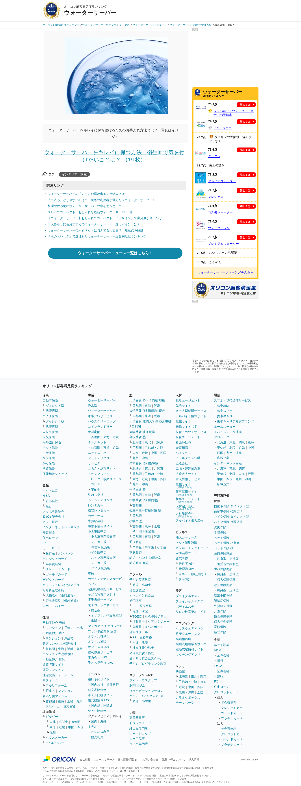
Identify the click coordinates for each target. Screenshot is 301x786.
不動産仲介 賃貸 (54, 659)
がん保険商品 (223, 585)
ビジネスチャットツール (193, 548)
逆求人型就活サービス (191, 411)
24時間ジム (137, 685)
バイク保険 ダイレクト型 (231, 516)
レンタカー (95, 505)
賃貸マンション (53, 670)
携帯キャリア (226, 416)
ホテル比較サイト (100, 695)
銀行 (49, 506)
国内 (94, 721)
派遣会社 (182, 463)
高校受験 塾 (137, 437)
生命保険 (49, 453)
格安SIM (223, 405)
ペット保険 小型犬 (227, 543)
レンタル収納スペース (106, 479)
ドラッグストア (140, 723)
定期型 (234, 558)
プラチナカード (232, 718)
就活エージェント (188, 400)
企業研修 (182, 558)
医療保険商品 (223, 553)
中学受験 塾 (137, 489)
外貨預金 (49, 532)
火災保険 (49, 437)
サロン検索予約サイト (191, 611)
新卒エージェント (188, 500)
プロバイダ (221, 437)
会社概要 (85, 759)
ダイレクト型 (55, 405)
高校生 (137, 547)
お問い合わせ (150, 759)
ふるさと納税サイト (102, 468)
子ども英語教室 (140, 579)
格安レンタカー (99, 510)
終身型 (221, 558)
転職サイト (183, 421)
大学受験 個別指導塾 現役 (147, 411)
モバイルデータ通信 (228, 432)
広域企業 (223, 458)
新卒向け (185, 579)
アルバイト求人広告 (189, 520)
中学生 (149, 547)
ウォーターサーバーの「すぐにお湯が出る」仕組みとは (86, 194)
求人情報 (194, 759)
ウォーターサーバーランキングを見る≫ (225, 272)
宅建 (135, 611)
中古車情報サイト (100, 526)
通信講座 (135, 600)
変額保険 (220, 627)
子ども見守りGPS (100, 663)
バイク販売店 (97, 552)
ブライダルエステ (188, 596)
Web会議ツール (186, 553)
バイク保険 (50, 416)
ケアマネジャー (158, 621)
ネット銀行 (50, 522)
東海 (61, 649)
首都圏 (50, 649)
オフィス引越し (99, 636)
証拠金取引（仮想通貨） (63, 600)
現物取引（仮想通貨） (61, 595)
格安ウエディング (188, 633)
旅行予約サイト (99, 679)
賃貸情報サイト (53, 664)
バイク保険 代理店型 (228, 522)
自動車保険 (50, 400)
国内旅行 (97, 684)
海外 (103, 721)
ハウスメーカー (56, 737)
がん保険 (49, 463)
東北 (53, 722)
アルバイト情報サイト (191, 416)
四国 (220, 453)
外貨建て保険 (223, 606)
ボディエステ (185, 606)
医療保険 (49, 458)
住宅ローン (50, 538)
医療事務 (145, 606)
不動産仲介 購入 (54, 633)
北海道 (137, 442)
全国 (200, 692)
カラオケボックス (188, 697)
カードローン (52, 548)
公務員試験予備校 (141, 653)
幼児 (135, 585)
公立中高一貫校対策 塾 (145, 510)
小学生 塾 (136, 521)
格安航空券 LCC (99, 700)
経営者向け (186, 563)
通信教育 (135, 542)
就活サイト (183, 405)
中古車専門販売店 (103, 536)
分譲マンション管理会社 (59, 643)
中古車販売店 (97, 531)
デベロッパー (55, 743)
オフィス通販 (97, 641)
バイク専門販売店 (103, 558)
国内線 (95, 705)
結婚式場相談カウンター (193, 644)
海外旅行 (112, 684)
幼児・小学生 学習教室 (145, 558)
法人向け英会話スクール (146, 658)
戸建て (68, 627)
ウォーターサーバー (102, 400)
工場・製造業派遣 (188, 468)
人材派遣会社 (185, 515)
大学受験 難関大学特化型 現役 (150, 421)
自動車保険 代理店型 (228, 511)
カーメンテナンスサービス (106, 579)
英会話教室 (137, 590)
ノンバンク (65, 553)
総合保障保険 (223, 616)
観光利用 (97, 737)
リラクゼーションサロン (146, 691)
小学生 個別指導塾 (142, 531)
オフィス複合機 (99, 647)
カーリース (95, 515)
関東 (203, 676)
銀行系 (50, 553)
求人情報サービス (188, 479)
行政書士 (138, 621)
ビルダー (52, 716)
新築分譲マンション (56, 696)
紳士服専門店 (138, 728)
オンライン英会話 (141, 595)
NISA (46, 495)
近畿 (70, 649)
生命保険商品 (223, 569)
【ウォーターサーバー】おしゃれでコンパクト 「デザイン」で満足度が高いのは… (106, 218)
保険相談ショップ (55, 474)
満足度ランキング (223, 93)
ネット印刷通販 (186, 542)
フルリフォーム (56, 685)
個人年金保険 (223, 621)
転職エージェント (188, 437)
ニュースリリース (104, 759)
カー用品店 (137, 738)
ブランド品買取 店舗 (102, 631)
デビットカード (53, 579)
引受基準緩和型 (228, 564)
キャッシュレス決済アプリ (61, 585)
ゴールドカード (56, 574)
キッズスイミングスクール (146, 696)
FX (44, 543)
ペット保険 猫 (223, 548)
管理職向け (186, 569)
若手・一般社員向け (192, 574)
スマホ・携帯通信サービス (232, 400)
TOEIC (137, 616)
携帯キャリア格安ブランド (235, 421)
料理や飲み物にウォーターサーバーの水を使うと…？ (85, 206)
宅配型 (95, 489)
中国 (251, 447)
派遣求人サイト (186, 474)
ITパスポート (154, 627)
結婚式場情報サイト (189, 649)
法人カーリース (186, 537)
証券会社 (52, 501)
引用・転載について (173, 759)
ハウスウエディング (189, 628)
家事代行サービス (100, 416)
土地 (79, 627)
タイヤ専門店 (138, 744)
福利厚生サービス (100, 652)
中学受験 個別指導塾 (143, 500)
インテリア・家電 (74, 174)
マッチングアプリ (188, 654)
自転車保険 (50, 432)
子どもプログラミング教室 (147, 663)
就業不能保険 (223, 595)
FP (134, 606)
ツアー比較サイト (100, 711)
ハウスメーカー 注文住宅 (59, 706)
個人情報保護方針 (128, 759)
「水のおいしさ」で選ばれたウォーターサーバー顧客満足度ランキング (97, 236)
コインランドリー (100, 426)
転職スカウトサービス (191, 432)
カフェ (92, 584)
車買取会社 (95, 521)
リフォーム (50, 680)
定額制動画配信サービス (105, 589)
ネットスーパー (99, 453)
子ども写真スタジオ (102, 594)
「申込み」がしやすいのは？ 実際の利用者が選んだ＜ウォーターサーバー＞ (102, 200)
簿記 (145, 611)
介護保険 (220, 611)
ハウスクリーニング (102, 421)
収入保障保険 (226, 579)
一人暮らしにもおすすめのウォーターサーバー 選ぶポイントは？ (94, 224)
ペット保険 (50, 447)
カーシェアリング (100, 500)
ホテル (92, 726)
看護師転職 (183, 442)
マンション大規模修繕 (58, 654)
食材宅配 (94, 432)
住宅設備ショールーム (58, 675)
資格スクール (138, 632)
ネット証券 (50, 490)
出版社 (95, 620)
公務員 (137, 627)
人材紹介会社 (185, 507)
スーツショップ (140, 733)
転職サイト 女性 (187, 426)
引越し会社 (95, 495)
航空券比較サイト (100, 690)
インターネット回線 (228, 463)
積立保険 (220, 632)
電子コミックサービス (103, 605)
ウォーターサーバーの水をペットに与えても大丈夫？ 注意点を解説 (95, 230)
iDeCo (218, 666)
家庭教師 (135, 552)
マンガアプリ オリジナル (105, 626)
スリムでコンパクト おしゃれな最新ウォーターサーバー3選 (90, 212)
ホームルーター (225, 426)
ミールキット (97, 442)
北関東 (63, 722)
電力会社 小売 (97, 657)
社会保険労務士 (156, 616)
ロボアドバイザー (55, 606)
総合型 (95, 610)
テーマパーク (185, 702)
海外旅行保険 (52, 442)
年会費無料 (53, 564)
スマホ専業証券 (53, 511)
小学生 (161, 547)
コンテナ (97, 484)
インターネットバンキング (61, 527)
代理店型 (52, 411)
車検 (91, 573)
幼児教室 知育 (139, 563)
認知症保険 (221, 600)
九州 (79, 649)
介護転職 (182, 447)
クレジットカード (55, 558)
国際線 (108, 705)
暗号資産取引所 (53, 590)
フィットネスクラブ (143, 680)
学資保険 (49, 468)
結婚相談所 (183, 639)
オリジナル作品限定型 (106, 615)
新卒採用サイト (186, 493)
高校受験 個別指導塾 (143, 463)
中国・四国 (76, 727)
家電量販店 (137, 717)
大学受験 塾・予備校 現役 (147, 400)
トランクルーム (99, 474)
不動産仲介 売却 (54, 622)
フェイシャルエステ (189, 601)
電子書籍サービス (100, 599)
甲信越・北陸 (154, 447)
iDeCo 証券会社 (53, 516)
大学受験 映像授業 (142, 432)
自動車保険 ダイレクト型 (231, 506)
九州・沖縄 (140, 458)
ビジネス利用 (100, 732)
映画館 (180, 671)
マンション (53, 627)
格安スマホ (224, 411)
